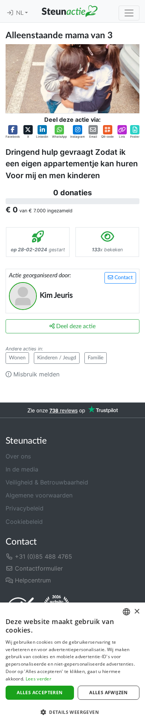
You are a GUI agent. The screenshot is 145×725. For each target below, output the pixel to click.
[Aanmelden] (10, 13)
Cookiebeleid (24, 521)
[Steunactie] (69, 11)
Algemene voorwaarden (39, 495)
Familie (95, 357)
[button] (13, 132)
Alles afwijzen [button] (108, 692)
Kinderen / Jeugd (56, 357)
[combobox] (126, 611)
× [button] (136, 611)
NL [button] (20, 13)
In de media (22, 469)
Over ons (18, 456)
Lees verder (38, 679)
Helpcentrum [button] (32, 580)
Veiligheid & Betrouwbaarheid (47, 482)
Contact (123, 277)
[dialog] (72, 663)
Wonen (17, 357)
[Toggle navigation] (129, 13)
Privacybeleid (25, 508)
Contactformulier (38, 568)
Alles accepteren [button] (39, 692)
